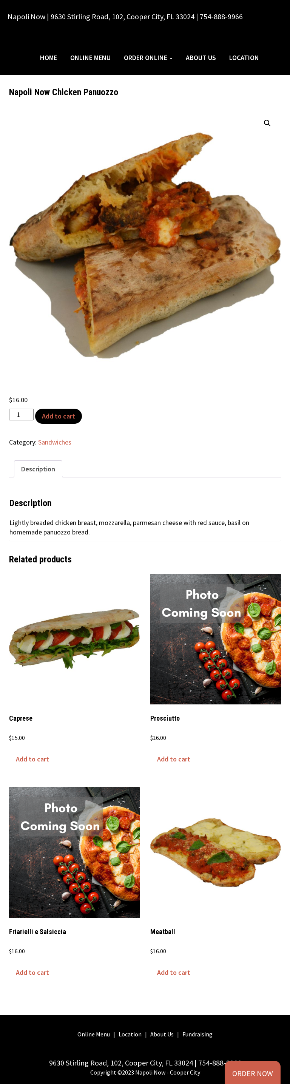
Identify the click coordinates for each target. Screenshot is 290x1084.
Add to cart (58, 416)
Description (38, 469)
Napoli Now (55, 39)
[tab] (38, 468)
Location (244, 57)
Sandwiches (54, 442)
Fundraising (197, 1034)
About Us (201, 57)
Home (48, 57)
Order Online (146, 57)
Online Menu (90, 57)
